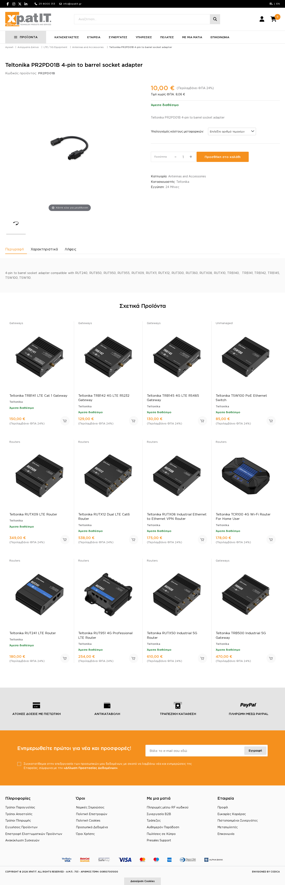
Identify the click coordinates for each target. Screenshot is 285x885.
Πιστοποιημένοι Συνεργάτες (237, 820)
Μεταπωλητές (227, 827)
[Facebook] (7, 3)
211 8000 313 (47, 3)
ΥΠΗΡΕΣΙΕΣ (144, 37)
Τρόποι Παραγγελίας (20, 807)
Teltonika (182, 181)
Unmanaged (224, 323)
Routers (14, 441)
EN (278, 3)
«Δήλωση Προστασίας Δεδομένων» (90, 767)
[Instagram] (13, 3)
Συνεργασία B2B (159, 814)
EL (271, 3)
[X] (19, 3)
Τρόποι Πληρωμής (18, 820)
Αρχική (9, 47)
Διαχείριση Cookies (142, 881)
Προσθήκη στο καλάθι (223, 157)
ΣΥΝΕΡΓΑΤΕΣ (118, 37)
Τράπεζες (154, 820)
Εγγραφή (255, 750)
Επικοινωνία (225, 833)
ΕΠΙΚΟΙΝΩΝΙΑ (220, 37)
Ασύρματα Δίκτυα (28, 47)
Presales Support (159, 840)
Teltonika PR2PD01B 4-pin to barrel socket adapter (140, 47)
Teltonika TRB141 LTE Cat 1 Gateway (38, 395)
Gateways (16, 323)
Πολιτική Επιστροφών (91, 814)
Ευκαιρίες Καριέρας (231, 814)
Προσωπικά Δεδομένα (92, 827)
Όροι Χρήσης (85, 833)
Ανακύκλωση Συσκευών (22, 840)
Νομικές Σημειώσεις (90, 807)
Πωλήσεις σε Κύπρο (161, 833)
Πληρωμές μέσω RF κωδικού (167, 807)
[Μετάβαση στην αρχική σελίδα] (28, 19)
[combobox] (232, 131)
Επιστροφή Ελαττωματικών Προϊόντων (33, 833)
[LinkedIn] (25, 3)
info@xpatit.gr (72, 3)
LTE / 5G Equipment (55, 47)
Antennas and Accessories (88, 47)
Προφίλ (222, 807)
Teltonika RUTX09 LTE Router (33, 514)
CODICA (275, 872)
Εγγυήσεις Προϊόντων (21, 827)
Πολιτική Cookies (88, 820)
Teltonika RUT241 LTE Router (32, 633)
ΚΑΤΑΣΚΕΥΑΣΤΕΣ (66, 37)
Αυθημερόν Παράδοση (163, 827)
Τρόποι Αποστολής (18, 814)
